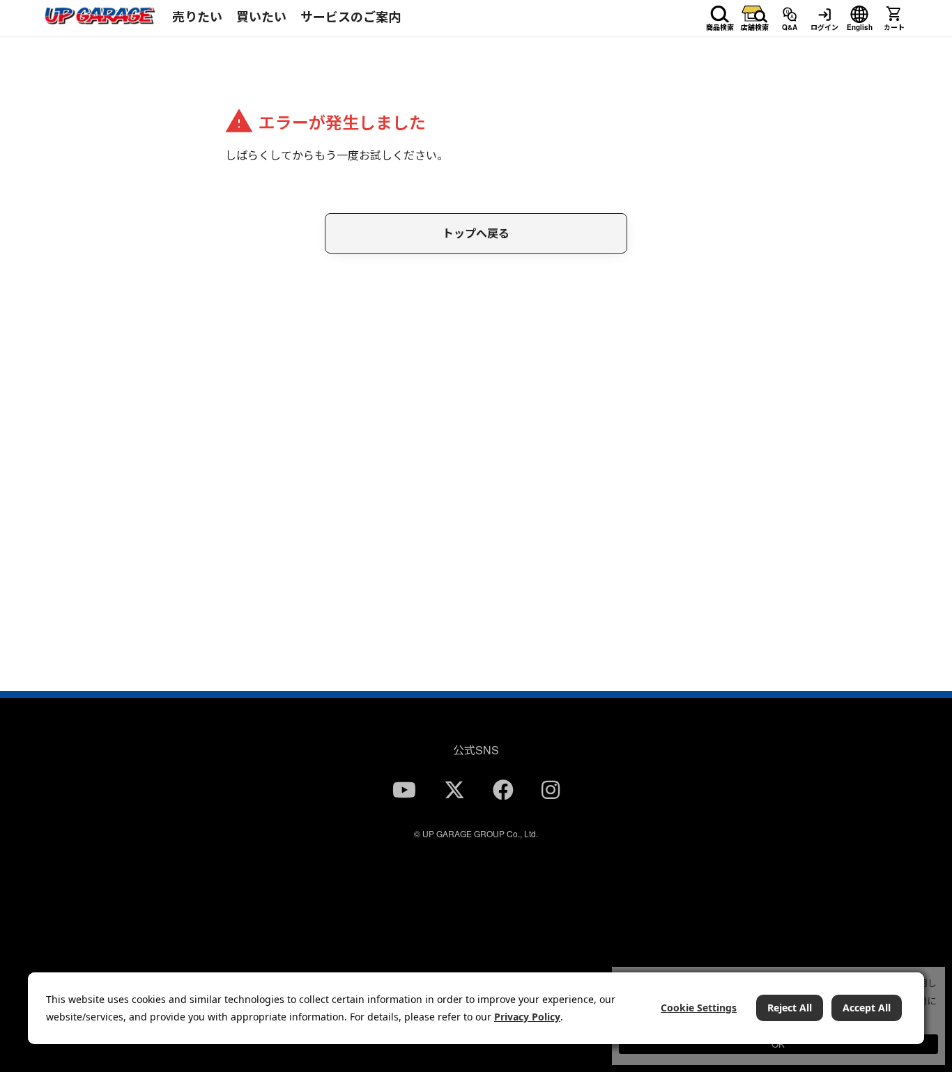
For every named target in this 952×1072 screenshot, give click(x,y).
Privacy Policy (527, 1016)
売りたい (197, 17)
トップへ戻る (476, 233)
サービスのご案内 (350, 17)
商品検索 (720, 24)
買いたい (261, 17)
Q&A (789, 24)
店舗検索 (755, 24)
